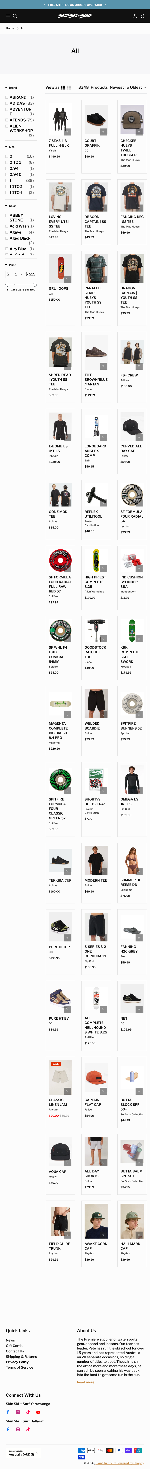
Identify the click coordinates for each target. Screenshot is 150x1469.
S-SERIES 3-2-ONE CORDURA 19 (96, 951)
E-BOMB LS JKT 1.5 (58, 448)
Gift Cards (14, 1346)
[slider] (7, 285)
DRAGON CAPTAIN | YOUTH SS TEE (129, 295)
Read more (85, 1382)
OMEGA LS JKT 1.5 (129, 801)
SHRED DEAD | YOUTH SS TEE (60, 379)
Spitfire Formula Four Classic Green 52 (57, 808)
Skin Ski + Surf (106, 1463)
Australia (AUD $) (21, 1454)
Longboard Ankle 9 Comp (95, 451)
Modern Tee (96, 880)
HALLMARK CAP (130, 1246)
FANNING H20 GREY (129, 949)
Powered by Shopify (130, 1463)
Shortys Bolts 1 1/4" (95, 801)
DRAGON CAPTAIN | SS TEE (95, 221)
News (10, 1340)
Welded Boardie (92, 726)
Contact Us (15, 1351)
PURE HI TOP (59, 947)
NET (124, 1018)
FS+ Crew (129, 375)
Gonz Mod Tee (58, 514)
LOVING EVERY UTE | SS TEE (59, 221)
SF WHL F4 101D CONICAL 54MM (58, 654)
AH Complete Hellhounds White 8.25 (96, 1025)
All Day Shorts (92, 1173)
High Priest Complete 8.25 (95, 582)
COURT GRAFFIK (92, 143)
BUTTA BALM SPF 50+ (132, 1173)
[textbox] (13, 274)
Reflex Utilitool (93, 514)
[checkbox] (22, 97)
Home (10, 28)
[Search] (15, 16)
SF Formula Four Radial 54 (132, 516)
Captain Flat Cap (93, 1102)
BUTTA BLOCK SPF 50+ (130, 1104)
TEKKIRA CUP (60, 880)
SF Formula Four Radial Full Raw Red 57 (60, 584)
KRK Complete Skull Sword (130, 654)
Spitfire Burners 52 (131, 726)
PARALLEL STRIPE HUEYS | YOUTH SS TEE (94, 297)
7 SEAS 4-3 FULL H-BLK (59, 143)
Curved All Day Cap (131, 448)
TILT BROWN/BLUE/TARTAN (96, 379)
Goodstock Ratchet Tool (95, 652)
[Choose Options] (103, 131)
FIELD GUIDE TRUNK (59, 1246)
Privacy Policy (17, 1362)
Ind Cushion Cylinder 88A (132, 582)
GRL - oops (58, 288)
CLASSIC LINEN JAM (58, 1102)
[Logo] (75, 15)
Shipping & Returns (21, 1357)
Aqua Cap (57, 1172)
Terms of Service (19, 1367)
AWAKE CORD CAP (96, 1246)
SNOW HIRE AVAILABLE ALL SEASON (75, 5)
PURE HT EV (59, 1018)
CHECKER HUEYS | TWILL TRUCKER (129, 148)
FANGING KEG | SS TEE (132, 219)
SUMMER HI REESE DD (130, 882)
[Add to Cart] (67, 131)
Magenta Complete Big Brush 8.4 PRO (58, 730)
